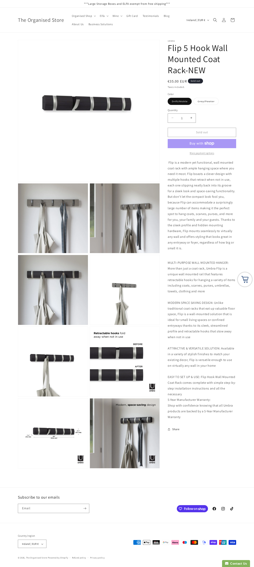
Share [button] (176, 429)
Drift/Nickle (182, 102)
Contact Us (237, 563)
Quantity (173, 110)
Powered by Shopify (58, 557)
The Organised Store (36, 557)
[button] (83, 16)
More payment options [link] (202, 152)
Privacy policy (97, 557)
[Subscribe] (84, 508)
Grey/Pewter (208, 102)
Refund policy (79, 557)
